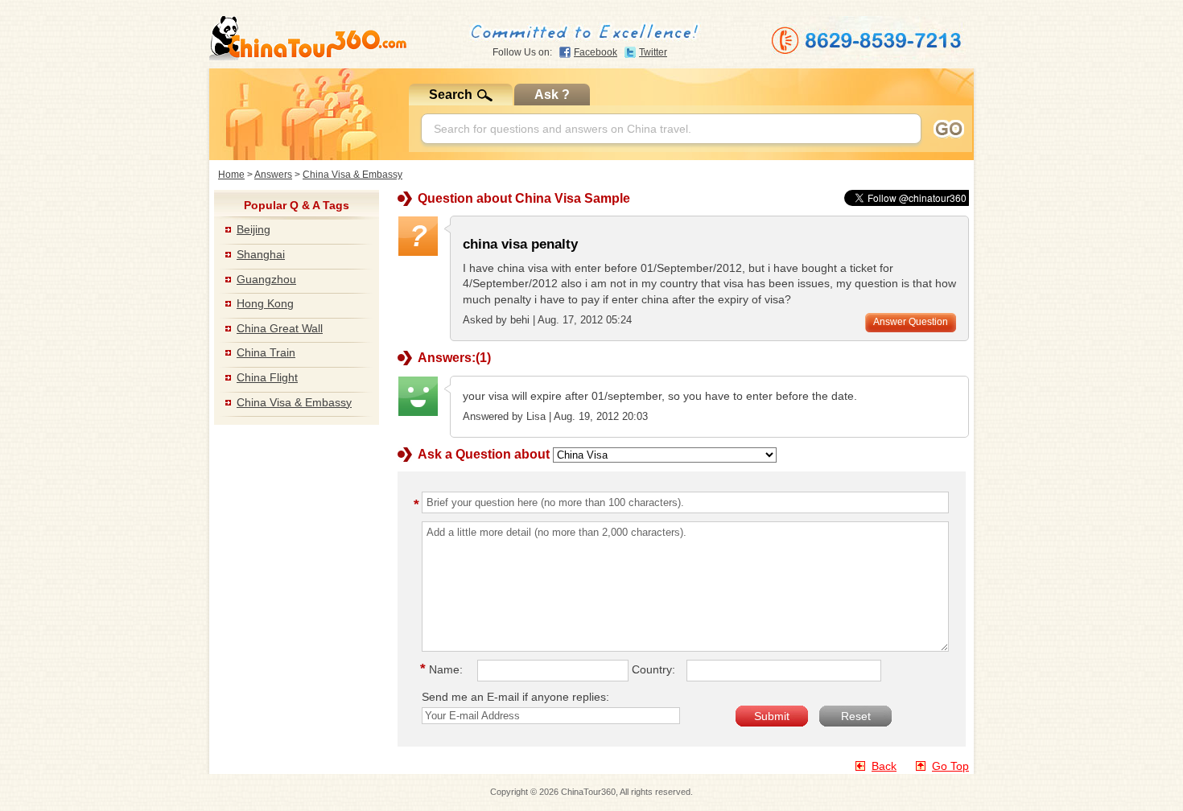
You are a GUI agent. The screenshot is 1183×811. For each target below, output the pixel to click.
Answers (273, 174)
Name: (444, 669)
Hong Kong (265, 303)
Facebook (595, 52)
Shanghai (261, 254)
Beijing (253, 229)
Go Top (950, 766)
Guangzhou (266, 279)
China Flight (267, 377)
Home (231, 174)
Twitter (653, 52)
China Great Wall (280, 328)
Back (884, 766)
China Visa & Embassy (352, 174)
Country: (653, 669)
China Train (266, 352)
